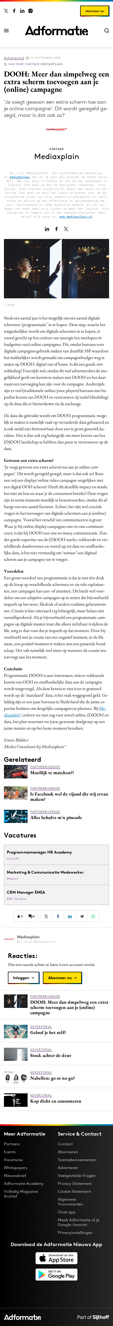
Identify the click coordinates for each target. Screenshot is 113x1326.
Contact (65, 1143)
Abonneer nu (94, 11)
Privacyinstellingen (75, 1232)
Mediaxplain (35, 64)
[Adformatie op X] (6, 11)
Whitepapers (15, 1167)
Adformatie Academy (24, 1183)
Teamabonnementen (77, 1159)
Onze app (66, 1211)
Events (10, 1151)
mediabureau (20, 177)
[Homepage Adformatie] (56, 30)
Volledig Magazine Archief (21, 1194)
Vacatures (13, 1159)
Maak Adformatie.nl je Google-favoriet (78, 1222)
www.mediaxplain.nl (76, 216)
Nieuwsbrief (15, 1175)
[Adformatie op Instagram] (30, 11)
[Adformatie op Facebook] (14, 11)
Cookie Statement (74, 1191)
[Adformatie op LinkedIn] (22, 11)
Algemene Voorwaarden (70, 1202)
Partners (12, 1143)
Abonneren (68, 1151)
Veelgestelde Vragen (77, 1175)
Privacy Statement (75, 1183)
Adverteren (68, 1167)
